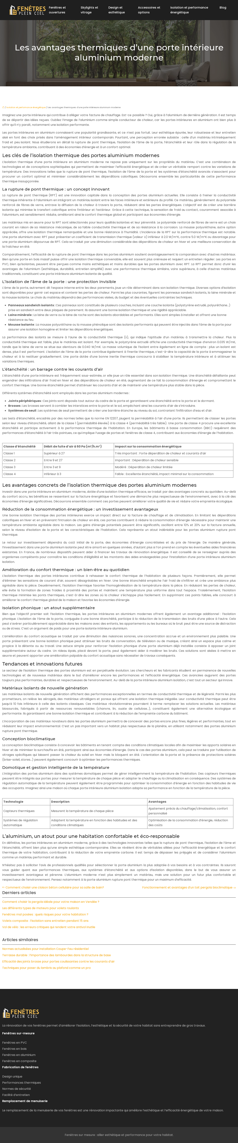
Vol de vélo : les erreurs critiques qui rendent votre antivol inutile (48, 927)
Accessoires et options (149, 10)
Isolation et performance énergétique (189, 10)
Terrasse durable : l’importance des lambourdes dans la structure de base (56, 955)
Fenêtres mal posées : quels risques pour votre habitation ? (45, 914)
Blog (223, 7)
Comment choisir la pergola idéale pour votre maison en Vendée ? (50, 902)
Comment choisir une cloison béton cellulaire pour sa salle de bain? (55, 887)
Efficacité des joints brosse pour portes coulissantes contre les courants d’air (58, 961)
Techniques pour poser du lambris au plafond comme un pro (46, 968)
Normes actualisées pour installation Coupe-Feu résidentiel (45, 949)
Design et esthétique (116, 10)
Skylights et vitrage (89, 10)
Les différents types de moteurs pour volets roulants (40, 908)
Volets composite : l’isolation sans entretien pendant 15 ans (45, 921)
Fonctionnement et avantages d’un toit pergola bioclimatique (187, 887)
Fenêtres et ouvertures (57, 10)
